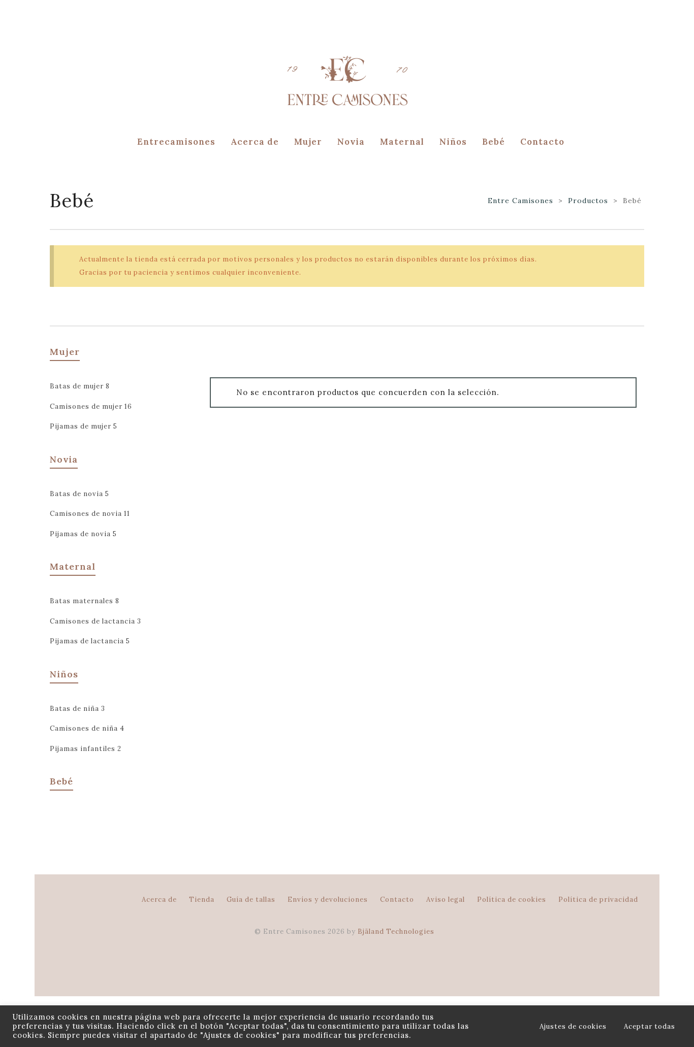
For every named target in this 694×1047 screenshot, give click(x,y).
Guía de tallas (251, 899)
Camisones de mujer (91, 406)
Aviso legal (445, 899)
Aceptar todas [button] (649, 1026)
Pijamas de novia (83, 534)
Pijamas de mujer (83, 426)
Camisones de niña (87, 728)
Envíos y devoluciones (328, 899)
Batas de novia (79, 493)
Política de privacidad (598, 899)
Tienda (201, 899)
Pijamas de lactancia (90, 641)
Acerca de (159, 899)
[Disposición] (69, 313)
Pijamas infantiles (85, 748)
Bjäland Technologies (396, 931)
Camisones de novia (90, 513)
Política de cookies (511, 899)
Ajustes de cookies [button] (573, 1026)
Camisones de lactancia (95, 621)
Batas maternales (84, 601)
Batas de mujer (80, 386)
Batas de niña (77, 708)
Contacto (397, 899)
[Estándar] (55, 313)
